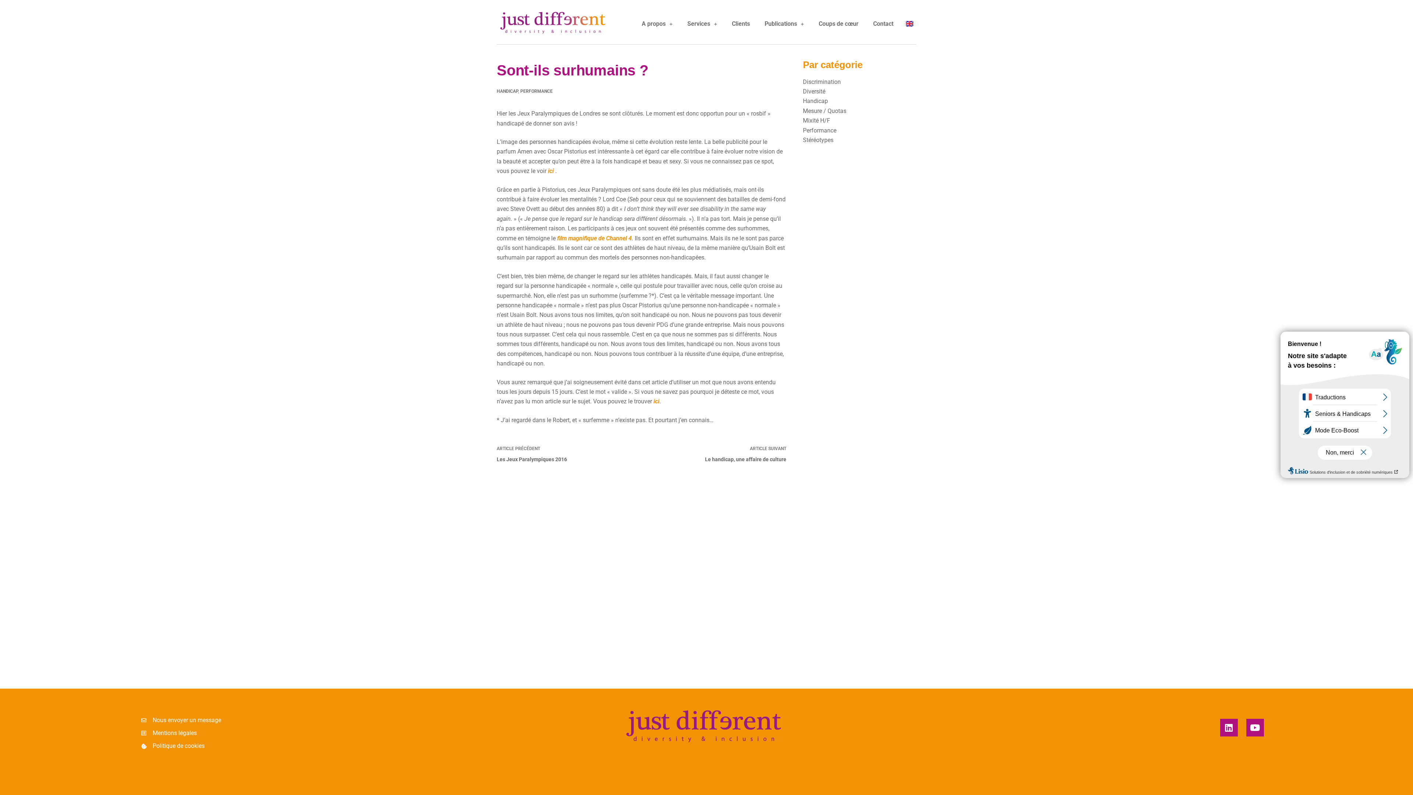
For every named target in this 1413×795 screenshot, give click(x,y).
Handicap (507, 91)
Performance (536, 91)
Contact (883, 23)
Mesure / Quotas (824, 110)
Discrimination (822, 81)
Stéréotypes (818, 140)
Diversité (814, 91)
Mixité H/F (816, 120)
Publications (781, 23)
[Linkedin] (1229, 727)
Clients (741, 23)
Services (698, 23)
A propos (654, 23)
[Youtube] (1255, 727)
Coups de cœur (838, 23)
